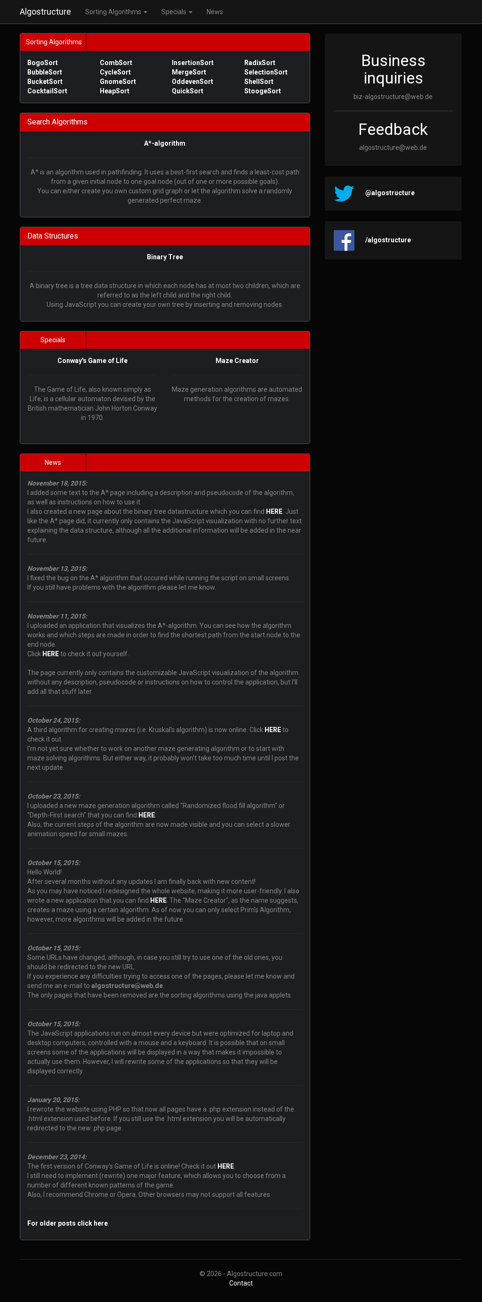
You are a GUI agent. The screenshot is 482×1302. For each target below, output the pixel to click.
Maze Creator (237, 360)
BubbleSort (44, 72)
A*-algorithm (164, 143)
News (215, 12)
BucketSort (45, 81)
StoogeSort (262, 91)
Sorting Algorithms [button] (114, 12)
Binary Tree (165, 257)
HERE (274, 511)
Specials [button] (174, 12)
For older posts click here (67, 1223)
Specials (52, 340)
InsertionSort (193, 62)
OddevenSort (192, 81)
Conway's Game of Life (92, 360)
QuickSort (187, 91)
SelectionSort (266, 72)
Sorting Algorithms (54, 42)
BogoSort (42, 62)
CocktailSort (47, 91)
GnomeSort (118, 81)
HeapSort (114, 91)
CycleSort (115, 72)
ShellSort (258, 81)
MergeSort (189, 72)
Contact (241, 1283)
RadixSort (259, 62)
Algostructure (45, 11)
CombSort (116, 62)
